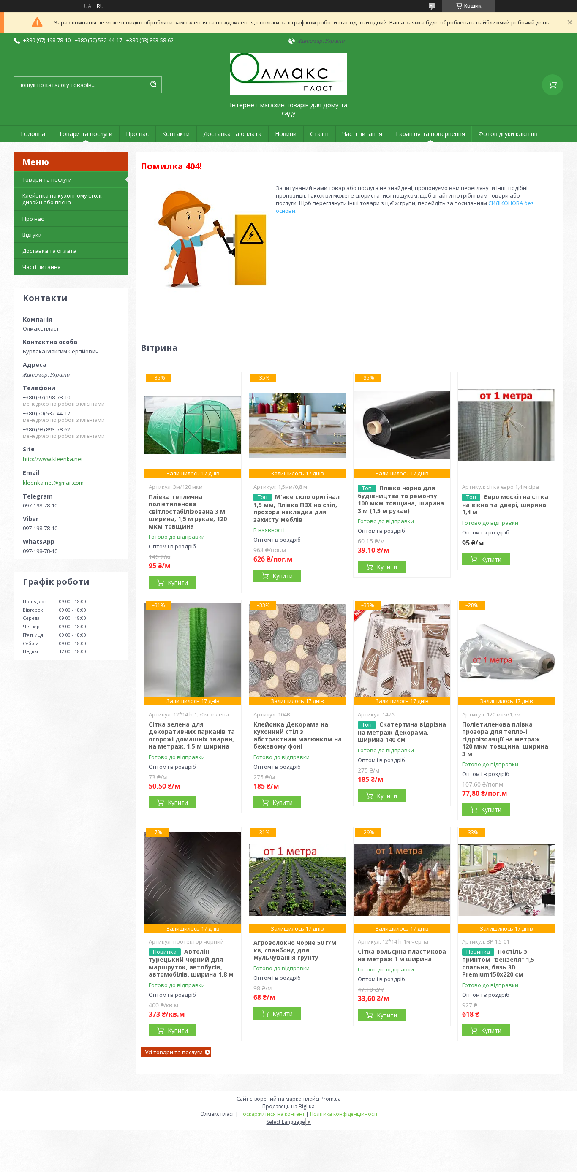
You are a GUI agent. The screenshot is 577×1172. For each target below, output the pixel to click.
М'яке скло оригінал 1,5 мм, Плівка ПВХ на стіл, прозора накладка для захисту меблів (296, 508)
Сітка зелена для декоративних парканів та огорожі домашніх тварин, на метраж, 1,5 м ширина (192, 735)
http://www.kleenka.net (53, 459)
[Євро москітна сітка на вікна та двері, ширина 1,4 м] (506, 425)
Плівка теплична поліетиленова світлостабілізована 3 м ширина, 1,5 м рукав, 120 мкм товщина (188, 511)
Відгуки (32, 235)
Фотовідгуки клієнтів (508, 134)
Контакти (176, 134)
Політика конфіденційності (343, 1114)
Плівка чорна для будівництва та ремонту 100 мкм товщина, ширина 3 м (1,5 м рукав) (401, 499)
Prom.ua (331, 1098)
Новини (286, 134)
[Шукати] (153, 84)
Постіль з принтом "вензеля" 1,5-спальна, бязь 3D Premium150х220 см (499, 962)
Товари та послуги (85, 134)
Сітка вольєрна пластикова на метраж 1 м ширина (402, 955)
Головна (33, 134)
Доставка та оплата (232, 134)
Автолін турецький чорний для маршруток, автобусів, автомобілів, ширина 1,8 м (191, 962)
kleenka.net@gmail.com (53, 482)
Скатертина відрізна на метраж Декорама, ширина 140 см (402, 732)
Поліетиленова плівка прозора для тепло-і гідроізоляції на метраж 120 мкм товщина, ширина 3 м (505, 739)
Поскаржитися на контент (272, 1114)
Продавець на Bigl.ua (288, 1106)
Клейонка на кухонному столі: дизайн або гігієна (62, 199)
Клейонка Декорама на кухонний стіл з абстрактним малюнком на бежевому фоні (297, 735)
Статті (319, 134)
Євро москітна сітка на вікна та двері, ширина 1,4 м (505, 504)
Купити (178, 582)
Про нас (137, 134)
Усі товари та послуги (174, 1052)
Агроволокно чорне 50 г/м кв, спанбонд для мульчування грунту (294, 950)
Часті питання (362, 134)
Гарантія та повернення (430, 134)
